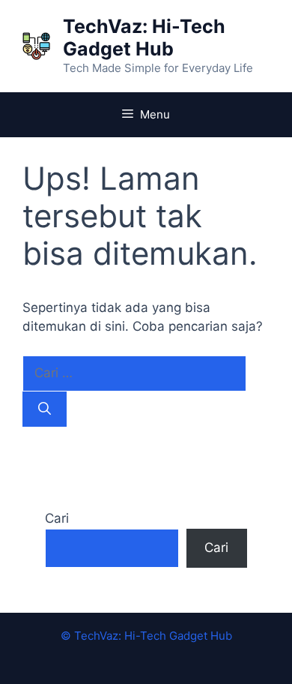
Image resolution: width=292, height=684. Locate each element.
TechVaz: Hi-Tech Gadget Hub (144, 37)
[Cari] (44, 410)
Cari (57, 518)
